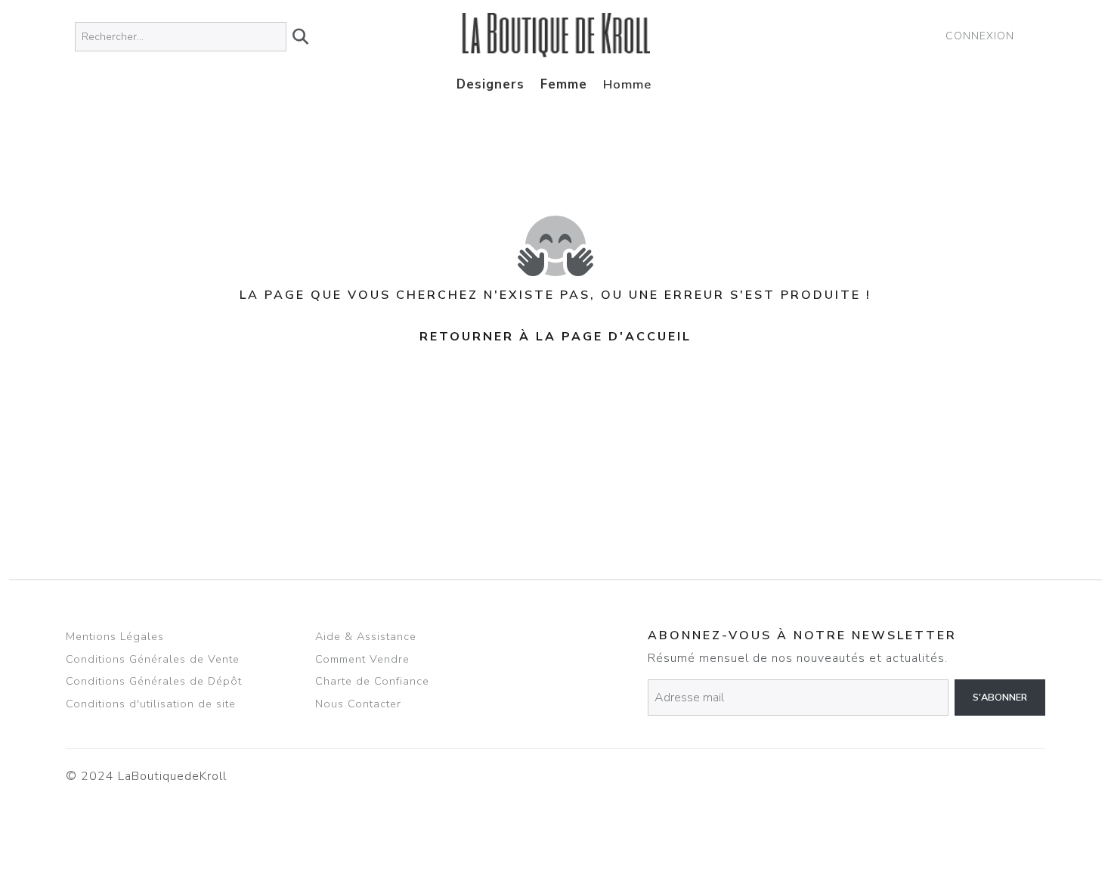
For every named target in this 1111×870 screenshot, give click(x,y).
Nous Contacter (358, 703)
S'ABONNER (1000, 697)
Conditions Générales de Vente (153, 658)
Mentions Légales (115, 636)
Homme (627, 84)
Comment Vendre (362, 658)
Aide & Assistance (365, 636)
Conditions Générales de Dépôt (154, 680)
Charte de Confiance (372, 680)
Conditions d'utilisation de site (151, 703)
